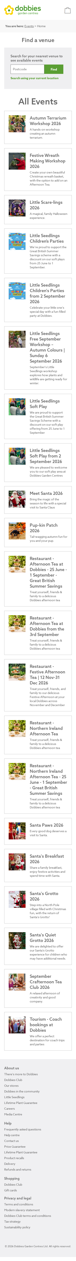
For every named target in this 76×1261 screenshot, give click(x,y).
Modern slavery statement (22, 1210)
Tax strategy (12, 1221)
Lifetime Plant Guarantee (20, 1103)
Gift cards (10, 1190)
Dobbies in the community (22, 1091)
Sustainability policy (17, 1227)
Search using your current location (34, 78)
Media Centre (13, 1114)
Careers (9, 1108)
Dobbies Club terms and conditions (27, 1216)
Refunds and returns (17, 1169)
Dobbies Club (13, 1080)
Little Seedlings (14, 1097)
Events (29, 26)
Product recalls (14, 1158)
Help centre (12, 1135)
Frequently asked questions (22, 1129)
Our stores (11, 1086)
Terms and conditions (18, 1204)
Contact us (11, 1141)
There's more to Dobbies (21, 1074)
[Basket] (68, 10)
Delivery (9, 1164)
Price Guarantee (15, 1146)
